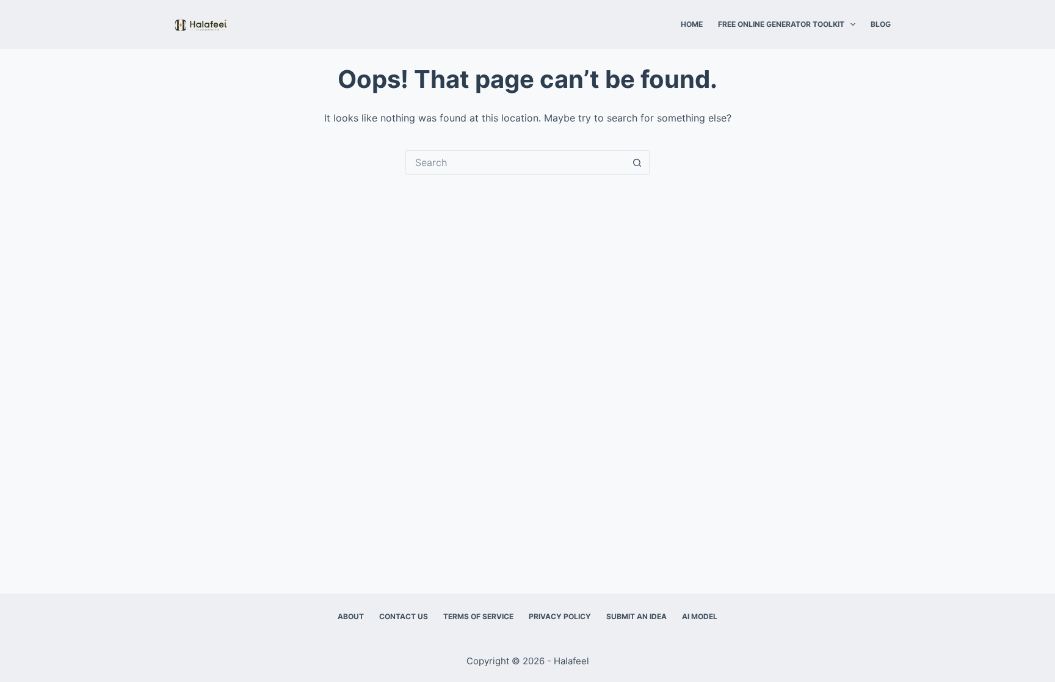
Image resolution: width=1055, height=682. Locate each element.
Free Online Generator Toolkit (781, 24)
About (351, 616)
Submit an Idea (636, 616)
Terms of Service (478, 616)
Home (692, 24)
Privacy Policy (560, 616)
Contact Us (403, 616)
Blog (881, 24)
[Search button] (637, 162)
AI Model (699, 616)
